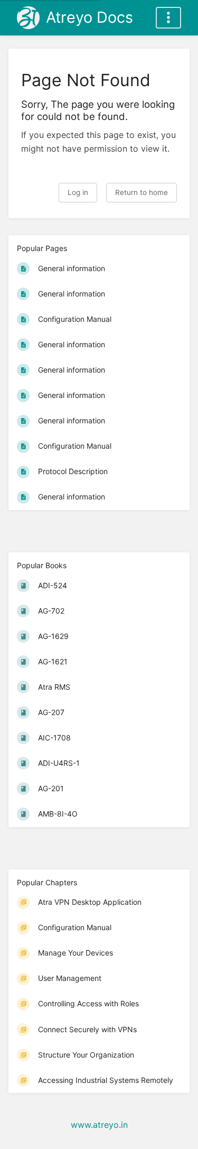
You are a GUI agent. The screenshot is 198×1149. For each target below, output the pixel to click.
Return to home (141, 192)
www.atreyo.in (99, 1124)
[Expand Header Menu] (168, 18)
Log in (78, 192)
